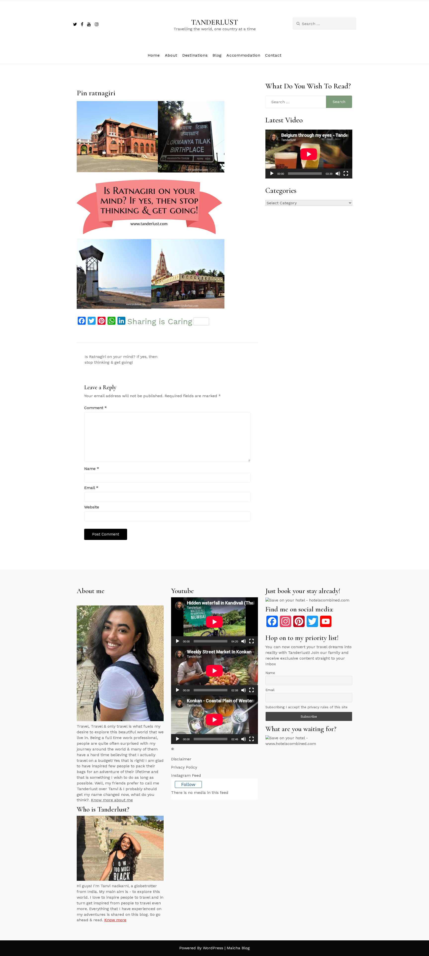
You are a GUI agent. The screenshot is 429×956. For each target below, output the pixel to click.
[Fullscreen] (345, 173)
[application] (308, 154)
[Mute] (337, 173)
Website (91, 507)
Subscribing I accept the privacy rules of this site (306, 707)
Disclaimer (181, 759)
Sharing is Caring (159, 321)
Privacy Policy (184, 767)
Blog (217, 55)
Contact (273, 55)
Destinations (195, 55)
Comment (95, 407)
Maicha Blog (238, 948)
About (171, 55)
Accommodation (243, 55)
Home (154, 55)
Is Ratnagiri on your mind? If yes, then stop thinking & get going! (121, 359)
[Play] (271, 173)
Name (91, 468)
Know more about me (112, 800)
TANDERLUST (214, 22)
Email (91, 487)
